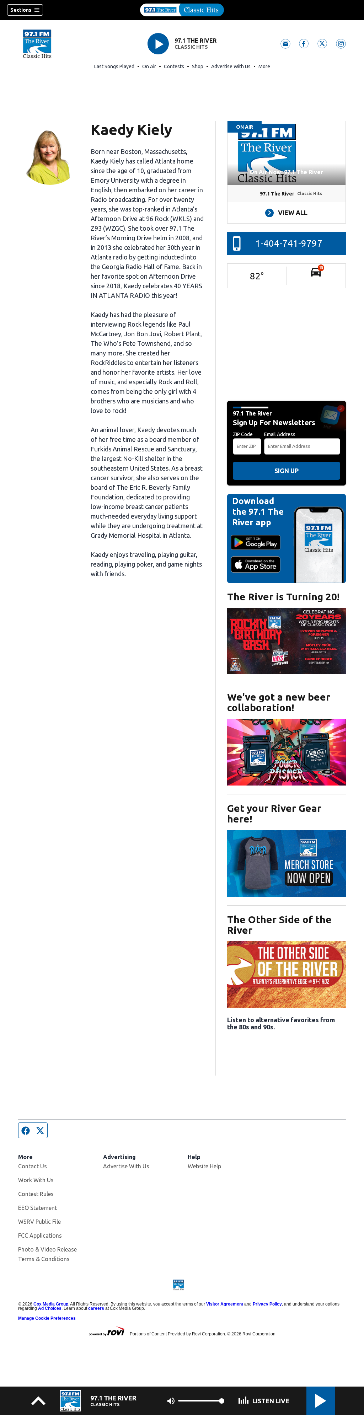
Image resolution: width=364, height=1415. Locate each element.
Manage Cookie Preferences (47, 1318)
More (264, 66)
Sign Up (286, 470)
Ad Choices (49, 1308)
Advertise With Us (231, 66)
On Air (149, 66)
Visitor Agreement (224, 1304)
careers (96, 1308)
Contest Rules (36, 1194)
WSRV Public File (39, 1221)
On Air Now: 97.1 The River (286, 172)
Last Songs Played (114, 66)
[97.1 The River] (182, 10)
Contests (174, 66)
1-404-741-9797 (288, 243)
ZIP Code (243, 434)
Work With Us (36, 1180)
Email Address (279, 434)
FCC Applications (40, 1235)
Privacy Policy (267, 1304)
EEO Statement (37, 1208)
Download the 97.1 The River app (258, 511)
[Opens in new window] (286, 641)
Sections (20, 10)
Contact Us (32, 1166)
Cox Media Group (50, 1304)
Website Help (204, 1166)
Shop (197, 66)
